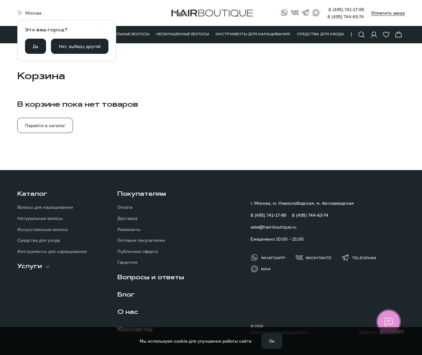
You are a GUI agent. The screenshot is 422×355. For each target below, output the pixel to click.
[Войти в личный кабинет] (374, 34)
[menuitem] (125, 34)
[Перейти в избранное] (386, 34)
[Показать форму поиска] (361, 34)
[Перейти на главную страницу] (211, 13)
